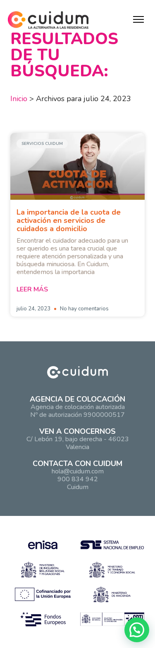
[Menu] (138, 19)
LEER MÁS (32, 289)
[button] (136, 629)
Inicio (18, 99)
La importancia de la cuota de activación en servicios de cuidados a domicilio (69, 220)
